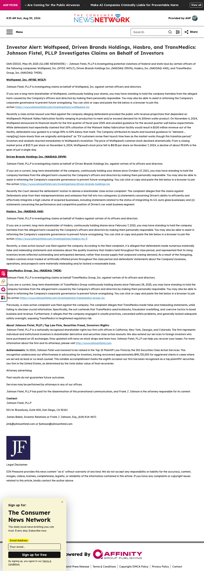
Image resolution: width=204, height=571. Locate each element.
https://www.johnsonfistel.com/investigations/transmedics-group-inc (62, 297)
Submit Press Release (76, 566)
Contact (177, 566)
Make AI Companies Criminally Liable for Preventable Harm (134, 5)
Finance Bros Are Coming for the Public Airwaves (43, 5)
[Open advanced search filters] (178, 32)
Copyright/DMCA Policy (133, 566)
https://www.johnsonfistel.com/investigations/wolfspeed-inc (52, 107)
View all (196, 5)
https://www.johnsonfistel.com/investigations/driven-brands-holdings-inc (65, 184)
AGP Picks (10, 5)
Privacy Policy (160, 566)
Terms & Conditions (104, 566)
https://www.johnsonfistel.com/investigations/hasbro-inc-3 (51, 238)
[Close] (62, 501)
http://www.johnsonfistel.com (93, 343)
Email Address (18, 540)
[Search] (170, 32)
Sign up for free (34, 555)
